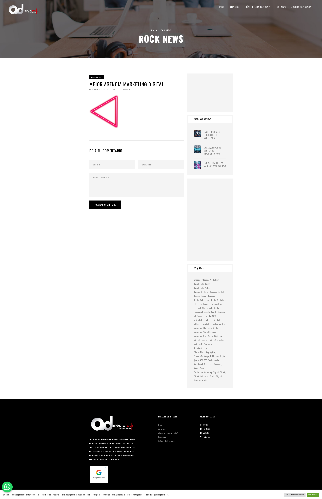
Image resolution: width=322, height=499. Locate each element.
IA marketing (199, 320)
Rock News (281, 7)
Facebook (206, 428)
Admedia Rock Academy (302, 7)
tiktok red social (201, 376)
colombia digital (217, 291)
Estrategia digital (216, 304)
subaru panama (200, 368)
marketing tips (200, 336)
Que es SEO (198, 360)
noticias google (200, 348)
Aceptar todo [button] (312, 494)
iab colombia (199, 316)
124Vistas (115, 89)
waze (196, 380)
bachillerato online (202, 283)
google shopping (218, 312)
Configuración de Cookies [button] (295, 494)
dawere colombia (208, 295)
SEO (205, 360)
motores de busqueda (203, 344)
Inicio (222, 7)
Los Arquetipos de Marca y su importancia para (212, 150)
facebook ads (199, 308)
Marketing (198, 328)
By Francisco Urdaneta (98, 89)
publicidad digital (218, 356)
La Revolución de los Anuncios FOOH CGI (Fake (215, 165)
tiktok (222, 372)
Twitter (205, 424)
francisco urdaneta (202, 312)
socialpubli (198, 364)
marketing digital (210, 328)
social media (213, 360)
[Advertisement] (212, 89)
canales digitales (201, 291)
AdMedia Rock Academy (166, 441)
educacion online (201, 304)
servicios (234, 7)
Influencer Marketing (203, 324)
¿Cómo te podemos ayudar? (257, 7)
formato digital (212, 308)
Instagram (206, 436)
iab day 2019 (211, 316)
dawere (197, 295)
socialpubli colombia (212, 364)
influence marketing (214, 320)
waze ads (203, 380)
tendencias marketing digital (206, 372)
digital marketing (218, 300)
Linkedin (206, 432)
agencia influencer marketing (206, 279)
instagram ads (219, 324)
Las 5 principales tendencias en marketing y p (212, 134)
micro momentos (217, 340)
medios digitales (215, 336)
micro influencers (201, 340)
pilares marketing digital (204, 352)
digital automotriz (202, 300)
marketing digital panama (205, 332)
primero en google (201, 356)
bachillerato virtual (202, 287)
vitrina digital (216, 376)
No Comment (128, 89)
